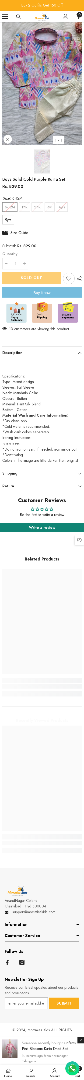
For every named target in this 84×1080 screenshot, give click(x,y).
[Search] (18, 17)
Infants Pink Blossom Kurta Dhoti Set (49, 1045)
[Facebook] (7, 962)
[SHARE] (78, 278)
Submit (64, 1003)
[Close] (80, 1040)
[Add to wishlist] (69, 278)
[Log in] (65, 16)
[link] (42, 686)
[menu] (5, 16)
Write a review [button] (42, 527)
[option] (42, 5)
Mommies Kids (39, 1030)
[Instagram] (22, 962)
